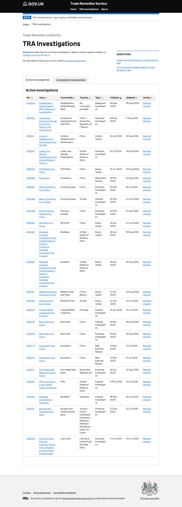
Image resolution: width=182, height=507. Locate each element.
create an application (76, 60)
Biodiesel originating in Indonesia (45, 399)
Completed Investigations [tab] (71, 79)
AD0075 (30, 333)
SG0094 (30, 103)
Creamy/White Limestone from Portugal (46, 313)
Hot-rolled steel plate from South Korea (47, 372)
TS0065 (30, 396)
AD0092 (30, 118)
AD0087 (30, 187)
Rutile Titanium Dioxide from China (46, 214)
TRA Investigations (89, 9)
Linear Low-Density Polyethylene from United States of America (48, 157)
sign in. (46, 55)
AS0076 (30, 321)
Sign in (104, 9)
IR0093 (30, 136)
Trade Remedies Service (88, 3)
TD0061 (30, 408)
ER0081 (30, 291)
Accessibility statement (64, 492)
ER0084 (30, 262)
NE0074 (30, 357)
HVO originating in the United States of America (47, 384)
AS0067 (30, 381)
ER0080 (30, 300)
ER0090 (30, 169)
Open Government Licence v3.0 (78, 498)
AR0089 (30, 178)
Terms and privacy (42, 492)
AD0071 (30, 369)
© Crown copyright (149, 498)
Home (73, 9)
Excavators (44, 178)
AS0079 (30, 310)
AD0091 (30, 151)
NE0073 (30, 345)
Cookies (27, 492)
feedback (63, 17)
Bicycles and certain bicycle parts (46, 411)
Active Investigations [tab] (38, 79)
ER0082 (30, 223)
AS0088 (30, 199)
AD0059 (30, 438)
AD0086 (30, 211)
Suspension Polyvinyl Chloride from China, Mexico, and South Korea (48, 124)
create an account (31, 55)
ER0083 (30, 232)
